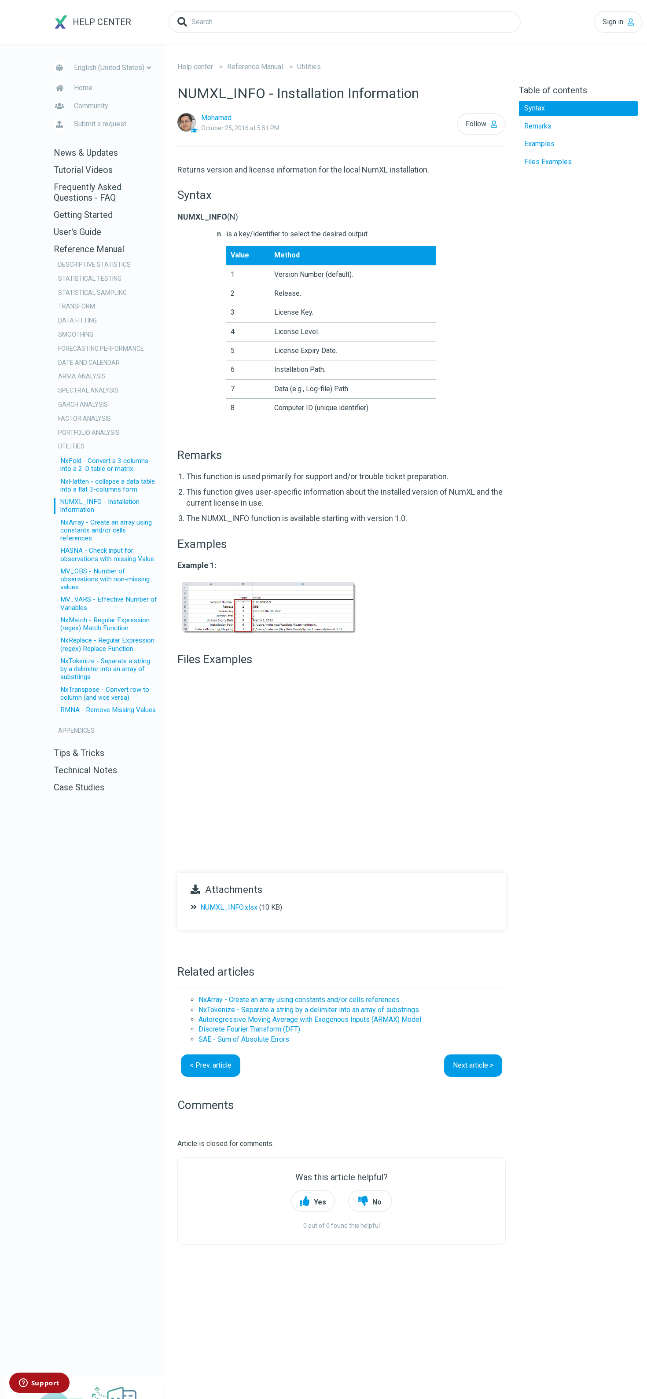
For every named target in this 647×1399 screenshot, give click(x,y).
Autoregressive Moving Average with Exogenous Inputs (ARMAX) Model (310, 1019)
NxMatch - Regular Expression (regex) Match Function (105, 624)
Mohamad (216, 118)
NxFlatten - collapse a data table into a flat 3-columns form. (107, 485)
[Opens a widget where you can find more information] (39, 1384)
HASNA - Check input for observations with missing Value (107, 554)
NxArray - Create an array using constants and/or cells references (106, 530)
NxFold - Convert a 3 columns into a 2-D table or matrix (104, 465)
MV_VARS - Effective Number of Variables (108, 603)
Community (91, 106)
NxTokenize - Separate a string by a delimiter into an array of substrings (105, 669)
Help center (195, 66)
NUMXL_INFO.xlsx (228, 907)
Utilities (309, 66)
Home (83, 88)
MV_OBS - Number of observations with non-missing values (105, 579)
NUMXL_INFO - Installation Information (100, 506)
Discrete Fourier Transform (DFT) (249, 1029)
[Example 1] (269, 607)
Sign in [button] (613, 22)
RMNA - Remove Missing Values (108, 710)
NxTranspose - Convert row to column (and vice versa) (104, 693)
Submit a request (100, 124)
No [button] (377, 1202)
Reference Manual (255, 66)
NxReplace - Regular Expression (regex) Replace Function (107, 644)
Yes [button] (320, 1202)
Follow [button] (476, 124)
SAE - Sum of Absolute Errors (244, 1039)
